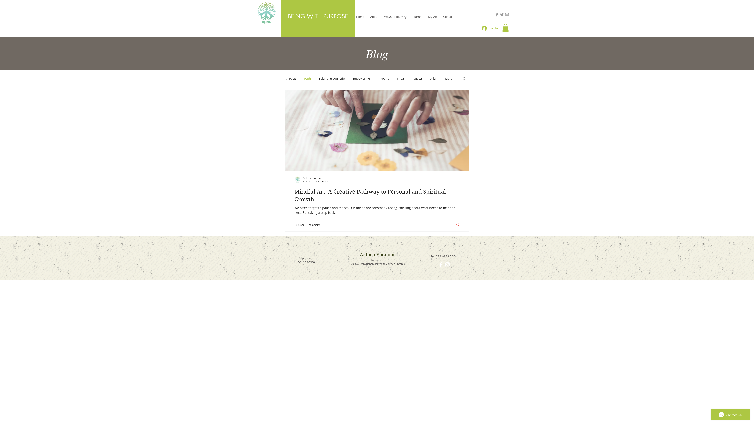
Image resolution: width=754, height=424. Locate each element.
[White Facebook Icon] (441, 265)
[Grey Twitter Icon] (502, 14)
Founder (376, 260)
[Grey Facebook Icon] (496, 14)
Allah (433, 78)
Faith (307, 78)
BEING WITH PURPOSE (318, 16)
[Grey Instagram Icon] (507, 14)
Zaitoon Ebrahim (377, 254)
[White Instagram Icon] (447, 265)
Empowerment (362, 78)
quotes (418, 78)
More (448, 78)
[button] (505, 28)
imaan (401, 78)
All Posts (290, 78)
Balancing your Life (332, 78)
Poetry (384, 78)
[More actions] (459, 179)
